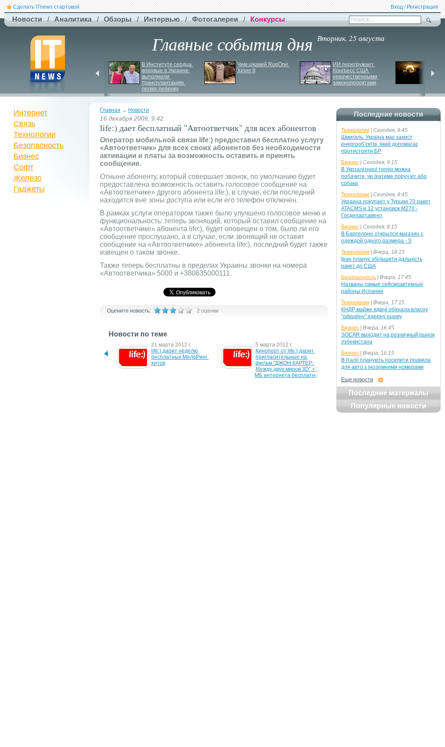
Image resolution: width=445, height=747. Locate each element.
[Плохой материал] (165, 310)
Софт (23, 167)
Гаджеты (29, 189)
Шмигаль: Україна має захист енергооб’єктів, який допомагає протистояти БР (379, 144)
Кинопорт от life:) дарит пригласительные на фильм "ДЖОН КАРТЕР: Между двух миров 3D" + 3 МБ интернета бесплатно (288, 363)
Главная (110, 110)
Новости (138, 110)
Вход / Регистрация (414, 7)
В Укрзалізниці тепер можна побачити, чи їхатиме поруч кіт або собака (384, 176)
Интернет (30, 112)
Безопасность (38, 145)
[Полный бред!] (157, 310)
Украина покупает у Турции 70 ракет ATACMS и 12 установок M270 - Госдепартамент (386, 209)
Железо (27, 178)
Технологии (34, 134)
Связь (24, 123)
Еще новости (357, 380)
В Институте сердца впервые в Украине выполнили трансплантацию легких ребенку (167, 76)
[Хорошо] (181, 310)
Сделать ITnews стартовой (46, 7)
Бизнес (26, 156)
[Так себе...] (173, 310)
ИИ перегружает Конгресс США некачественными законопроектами (356, 73)
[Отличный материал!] (189, 310)
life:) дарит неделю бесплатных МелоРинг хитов (180, 357)
